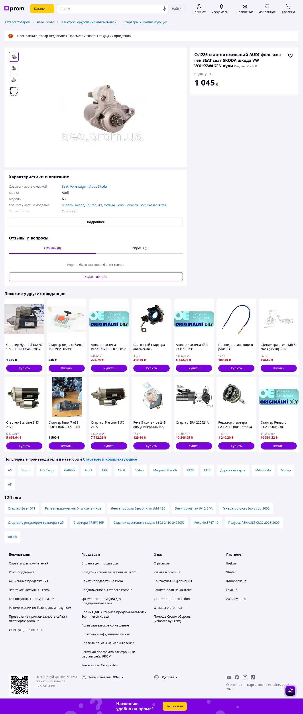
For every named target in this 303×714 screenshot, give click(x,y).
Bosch (26, 470)
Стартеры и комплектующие (145, 22)
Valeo (140, 470)
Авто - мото (45, 22)
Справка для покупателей (28, 563)
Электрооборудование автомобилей (88, 22)
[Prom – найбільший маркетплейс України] (14, 9)
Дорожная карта (233, 470)
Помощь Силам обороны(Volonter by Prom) (172, 618)
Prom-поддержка (22, 572)
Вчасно (231, 590)
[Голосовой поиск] (164, 8)
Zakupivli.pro (236, 599)
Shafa (230, 572)
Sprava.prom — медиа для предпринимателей (101, 601)
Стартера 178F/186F (88, 522)
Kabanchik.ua (236, 581)
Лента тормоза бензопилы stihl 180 (138, 508)
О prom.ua (162, 563)
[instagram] (245, 677)
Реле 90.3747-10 (206, 522)
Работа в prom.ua (167, 572)
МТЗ (207, 470)
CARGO (69, 470)
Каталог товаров (17, 22)
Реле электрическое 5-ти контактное (73, 508)
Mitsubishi (263, 470)
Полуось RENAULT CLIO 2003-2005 (253, 522)
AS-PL (122, 470)
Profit (88, 470)
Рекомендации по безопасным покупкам (40, 607)
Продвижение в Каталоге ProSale (106, 590)
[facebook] (237, 677)
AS (10, 470)
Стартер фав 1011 (21, 508)
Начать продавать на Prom (102, 581)
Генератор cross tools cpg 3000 (246, 508)
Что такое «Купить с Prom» (29, 590)
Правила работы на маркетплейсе (107, 643)
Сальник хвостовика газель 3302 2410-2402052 (149, 522)
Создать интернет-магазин (102, 572)
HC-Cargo (47, 470)
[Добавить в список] (290, 55)
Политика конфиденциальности (105, 634)
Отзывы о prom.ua (168, 607)
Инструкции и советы (25, 630)
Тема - (100, 677)
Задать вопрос (96, 276)
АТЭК (190, 470)
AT (10, 484)
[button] (24, 368)
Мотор (286, 470)
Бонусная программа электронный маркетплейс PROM (108, 654)
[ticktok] (253, 677)
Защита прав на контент (173, 590)
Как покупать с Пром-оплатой (31, 599)
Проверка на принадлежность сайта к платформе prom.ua (38, 618)
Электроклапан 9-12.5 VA (194, 508)
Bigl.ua (231, 563)
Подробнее (96, 222)
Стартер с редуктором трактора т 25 (36, 522)
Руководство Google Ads (99, 665)
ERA (105, 470)
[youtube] (229, 677)
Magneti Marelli (165, 470)
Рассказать (174, 706)
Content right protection (172, 599)
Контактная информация (173, 581)
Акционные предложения (28, 581)
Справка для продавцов (99, 563)
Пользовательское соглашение (105, 625)
